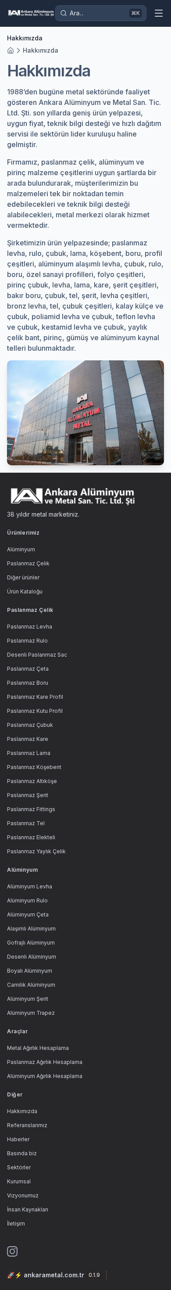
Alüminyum (21, 549)
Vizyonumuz (23, 1195)
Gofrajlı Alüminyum (31, 942)
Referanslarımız (27, 1125)
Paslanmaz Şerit (27, 795)
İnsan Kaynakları (27, 1209)
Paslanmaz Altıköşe (32, 781)
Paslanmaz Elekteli (31, 837)
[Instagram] (12, 1251)
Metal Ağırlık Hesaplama (38, 1048)
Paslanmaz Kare (27, 739)
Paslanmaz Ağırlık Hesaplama (44, 1062)
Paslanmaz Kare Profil (35, 697)
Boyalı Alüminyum (29, 970)
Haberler (18, 1139)
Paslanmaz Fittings (31, 809)
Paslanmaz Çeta (28, 668)
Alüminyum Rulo (27, 900)
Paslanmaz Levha (29, 626)
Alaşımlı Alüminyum (31, 928)
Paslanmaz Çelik (28, 563)
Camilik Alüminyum (31, 984)
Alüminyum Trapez (31, 1013)
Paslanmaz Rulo (27, 640)
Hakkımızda (40, 50)
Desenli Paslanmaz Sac (37, 654)
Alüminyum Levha (29, 886)
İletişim (16, 1223)
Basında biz (22, 1153)
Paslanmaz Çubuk (30, 725)
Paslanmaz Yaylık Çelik (36, 851)
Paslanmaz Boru (27, 682)
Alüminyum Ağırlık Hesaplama (44, 1076)
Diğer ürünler (23, 577)
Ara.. (105, 13)
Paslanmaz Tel (26, 823)
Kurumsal (19, 1181)
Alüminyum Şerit (27, 998)
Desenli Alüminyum (31, 956)
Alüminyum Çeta (28, 914)
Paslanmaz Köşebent (34, 767)
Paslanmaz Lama (28, 753)
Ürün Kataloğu (25, 591)
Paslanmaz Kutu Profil (35, 711)
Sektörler (19, 1167)
